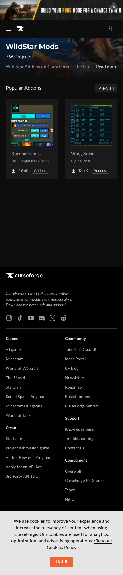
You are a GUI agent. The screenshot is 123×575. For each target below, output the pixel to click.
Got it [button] (62, 562)
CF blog (71, 369)
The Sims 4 (15, 378)
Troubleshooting (79, 439)
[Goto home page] (20, 28)
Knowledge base (79, 429)
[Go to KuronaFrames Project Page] (32, 139)
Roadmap (73, 387)
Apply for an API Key (24, 467)
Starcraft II (15, 387)
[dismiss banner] (113, 6)
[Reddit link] (63, 318)
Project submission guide (27, 448)
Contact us (74, 448)
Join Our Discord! (80, 350)
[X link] (52, 318)
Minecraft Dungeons (24, 406)
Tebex (70, 490)
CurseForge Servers (82, 406)
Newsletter (74, 378)
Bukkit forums (77, 397)
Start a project (18, 439)
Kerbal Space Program (25, 397)
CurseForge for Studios (85, 481)
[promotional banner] (61, 10)
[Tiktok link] (20, 318)
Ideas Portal (75, 359)
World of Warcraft (22, 369)
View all (106, 88)
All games (14, 350)
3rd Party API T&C (22, 477)
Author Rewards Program (28, 458)
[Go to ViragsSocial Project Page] (91, 139)
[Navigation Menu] (8, 29)
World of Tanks (19, 416)
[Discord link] (41, 318)
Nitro (69, 500)
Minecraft (14, 359)
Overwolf (73, 471)
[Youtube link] (30, 318)
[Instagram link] (9, 318)
